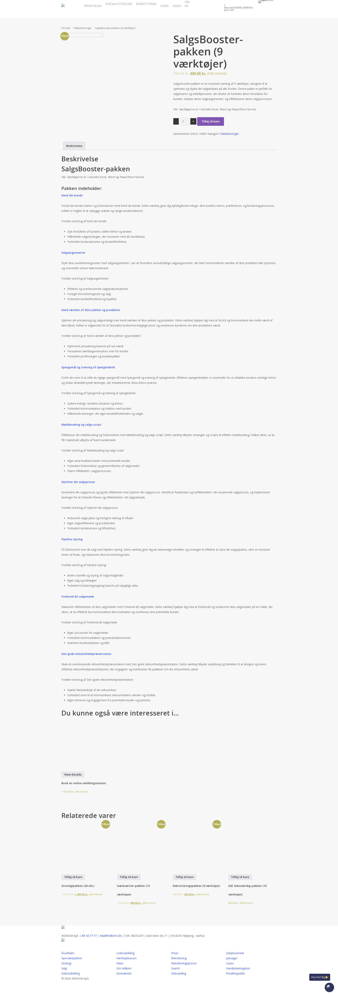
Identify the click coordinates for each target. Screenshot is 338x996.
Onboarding (178, 973)
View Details (73, 774)
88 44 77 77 (89, 936)
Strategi (66, 963)
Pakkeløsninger (82, 28)
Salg (64, 968)
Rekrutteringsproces (184, 963)
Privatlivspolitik (235, 973)
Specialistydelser (71, 958)
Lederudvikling (125, 953)
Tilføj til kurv (210, 121)
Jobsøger (231, 958)
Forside (65, 28)
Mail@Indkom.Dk (110, 936)
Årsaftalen (67, 953)
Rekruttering (179, 958)
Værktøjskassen (126, 958)
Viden (119, 963)
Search (175, 968)
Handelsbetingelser (238, 968)
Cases (230, 963)
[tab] (74, 146)
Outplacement (235, 953)
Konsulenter (124, 973)
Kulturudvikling (70, 973)
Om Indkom (123, 968)
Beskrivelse (74, 146)
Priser (174, 953)
